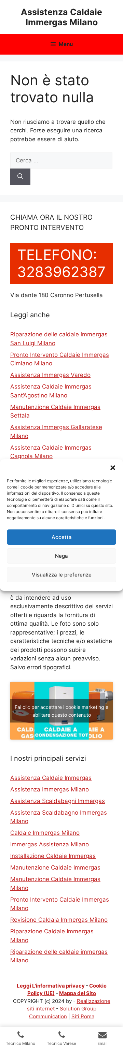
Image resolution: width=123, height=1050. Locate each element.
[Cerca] (20, 177)
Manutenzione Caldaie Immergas (55, 867)
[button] (112, 467)
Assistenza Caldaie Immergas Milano (61, 17)
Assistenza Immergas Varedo (50, 374)
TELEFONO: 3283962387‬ (61, 263)
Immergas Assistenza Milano (49, 844)
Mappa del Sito (77, 993)
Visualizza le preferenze (62, 574)
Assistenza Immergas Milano (49, 789)
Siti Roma (82, 1016)
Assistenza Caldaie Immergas (51, 777)
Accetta (62, 537)
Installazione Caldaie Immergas (53, 855)
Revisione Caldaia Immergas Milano (59, 919)
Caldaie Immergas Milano (45, 832)
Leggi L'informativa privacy (51, 985)
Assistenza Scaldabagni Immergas (57, 801)
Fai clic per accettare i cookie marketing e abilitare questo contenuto (61, 711)
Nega (61, 556)
